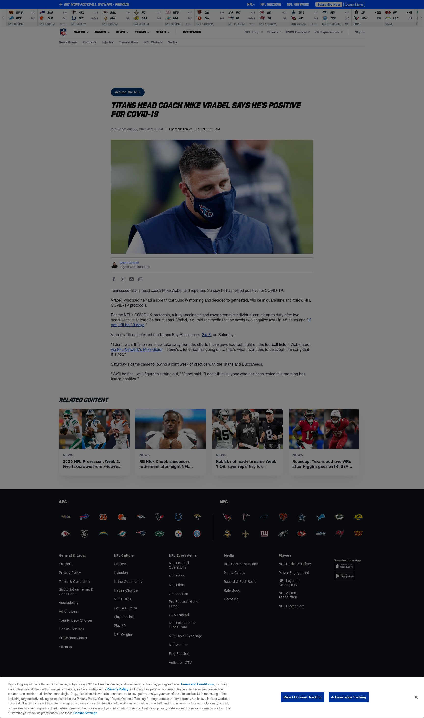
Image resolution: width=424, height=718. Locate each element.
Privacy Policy (117, 689)
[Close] (416, 697)
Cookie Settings (85, 713)
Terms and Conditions (197, 684)
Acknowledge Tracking (348, 697)
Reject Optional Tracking (303, 697)
